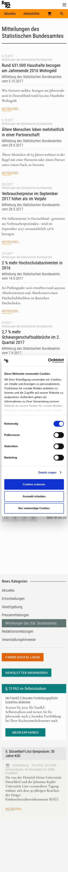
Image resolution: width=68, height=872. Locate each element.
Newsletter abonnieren (26, 673)
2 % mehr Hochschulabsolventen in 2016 (32, 265)
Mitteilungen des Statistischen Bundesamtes (27, 59)
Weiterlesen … (11, 109)
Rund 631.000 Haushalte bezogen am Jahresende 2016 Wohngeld (31, 68)
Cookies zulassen (34, 484)
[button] (64, 4)
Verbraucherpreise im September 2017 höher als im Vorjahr (30, 196)
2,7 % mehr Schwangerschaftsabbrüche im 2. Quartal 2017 (31, 337)
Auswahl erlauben (34, 496)
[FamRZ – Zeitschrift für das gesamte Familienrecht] (6, 4)
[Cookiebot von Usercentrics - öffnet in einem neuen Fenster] (48, 360)
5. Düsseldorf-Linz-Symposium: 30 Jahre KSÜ (30, 753)
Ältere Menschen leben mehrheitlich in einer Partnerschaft (33, 132)
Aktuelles (10, 13)
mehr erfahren (25, 732)
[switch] (58, 435)
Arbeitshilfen (31, 13)
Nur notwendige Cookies (34, 508)
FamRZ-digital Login (22, 657)
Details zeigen (47, 472)
